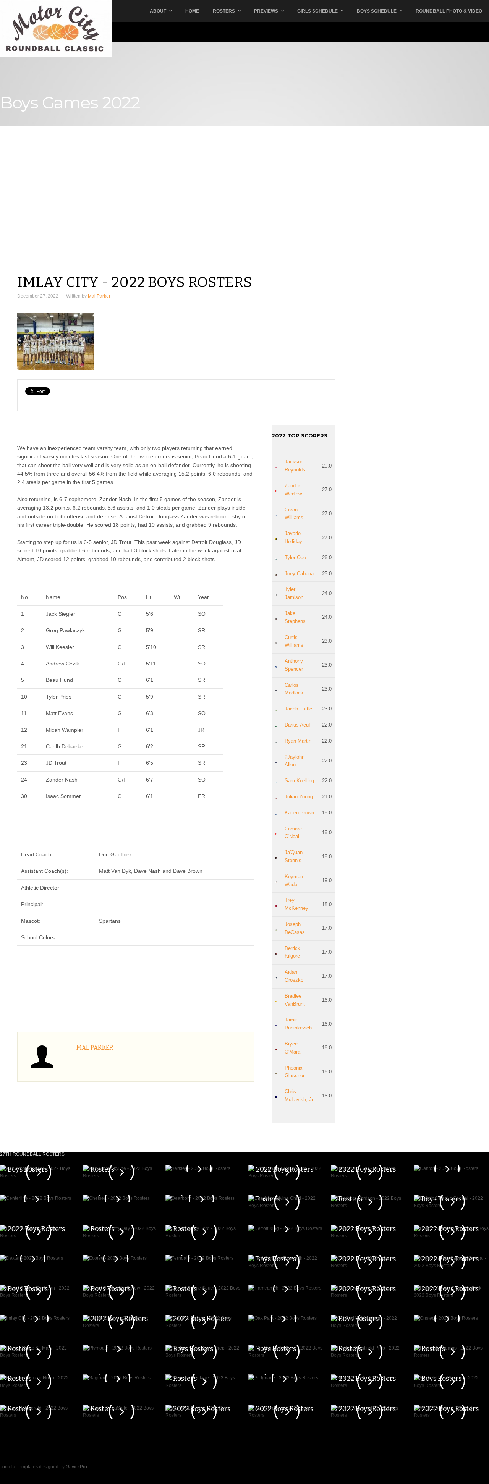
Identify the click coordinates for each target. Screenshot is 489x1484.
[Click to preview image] (176, 341)
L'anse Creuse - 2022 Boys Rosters (119, 1314)
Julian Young (299, 796)
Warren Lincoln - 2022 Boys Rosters (201, 1404)
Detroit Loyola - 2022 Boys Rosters (367, 1225)
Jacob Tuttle (298, 709)
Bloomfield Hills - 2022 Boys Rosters (367, 1165)
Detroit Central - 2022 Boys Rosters (36, 1225)
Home (192, 11)
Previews (266, 11)
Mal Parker (99, 296)
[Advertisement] (176, 216)
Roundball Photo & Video (449, 11)
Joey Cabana (299, 573)
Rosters (224, 11)
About (158, 11)
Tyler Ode (295, 557)
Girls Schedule (317, 11)
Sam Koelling (299, 780)
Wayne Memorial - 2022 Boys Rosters (367, 1404)
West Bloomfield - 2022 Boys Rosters (450, 1404)
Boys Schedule (377, 11)
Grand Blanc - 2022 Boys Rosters (367, 1254)
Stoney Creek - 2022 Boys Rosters (367, 1374)
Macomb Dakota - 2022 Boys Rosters (201, 1314)
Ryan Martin (298, 741)
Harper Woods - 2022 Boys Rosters (367, 1284)
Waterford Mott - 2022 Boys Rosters (284, 1404)
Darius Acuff (298, 725)
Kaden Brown (299, 813)
